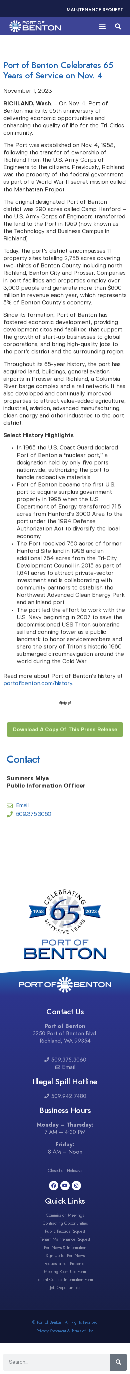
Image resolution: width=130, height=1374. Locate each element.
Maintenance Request (95, 9)
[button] (102, 26)
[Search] (118, 1362)
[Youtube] (65, 1185)
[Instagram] (76, 1185)
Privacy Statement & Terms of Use (65, 1331)
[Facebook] (53, 1185)
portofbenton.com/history (37, 683)
